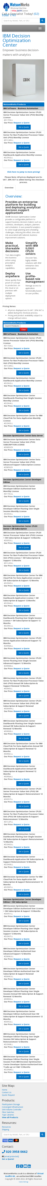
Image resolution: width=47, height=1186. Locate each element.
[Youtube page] (25, 1167)
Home (4, 1090)
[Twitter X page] (21, 1167)
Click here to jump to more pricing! (23, 172)
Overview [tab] (9, 187)
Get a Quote (23, 127)
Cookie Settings (23, 1182)
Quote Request (8, 1095)
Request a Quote (22, 122)
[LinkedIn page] (29, 1167)
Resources (6, 1127)
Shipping (5, 1129)
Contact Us (6, 1092)
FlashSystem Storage (11, 1104)
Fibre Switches (8, 1112)
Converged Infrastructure (12, 1107)
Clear (23, 329)
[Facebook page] (17, 1167)
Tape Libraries (8, 1115)
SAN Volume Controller (11, 1109)
